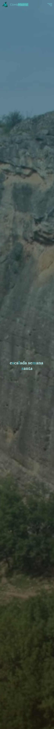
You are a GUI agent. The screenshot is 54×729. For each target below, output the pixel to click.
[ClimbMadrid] (5, 4)
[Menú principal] (49, 4)
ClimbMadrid (19, 4)
